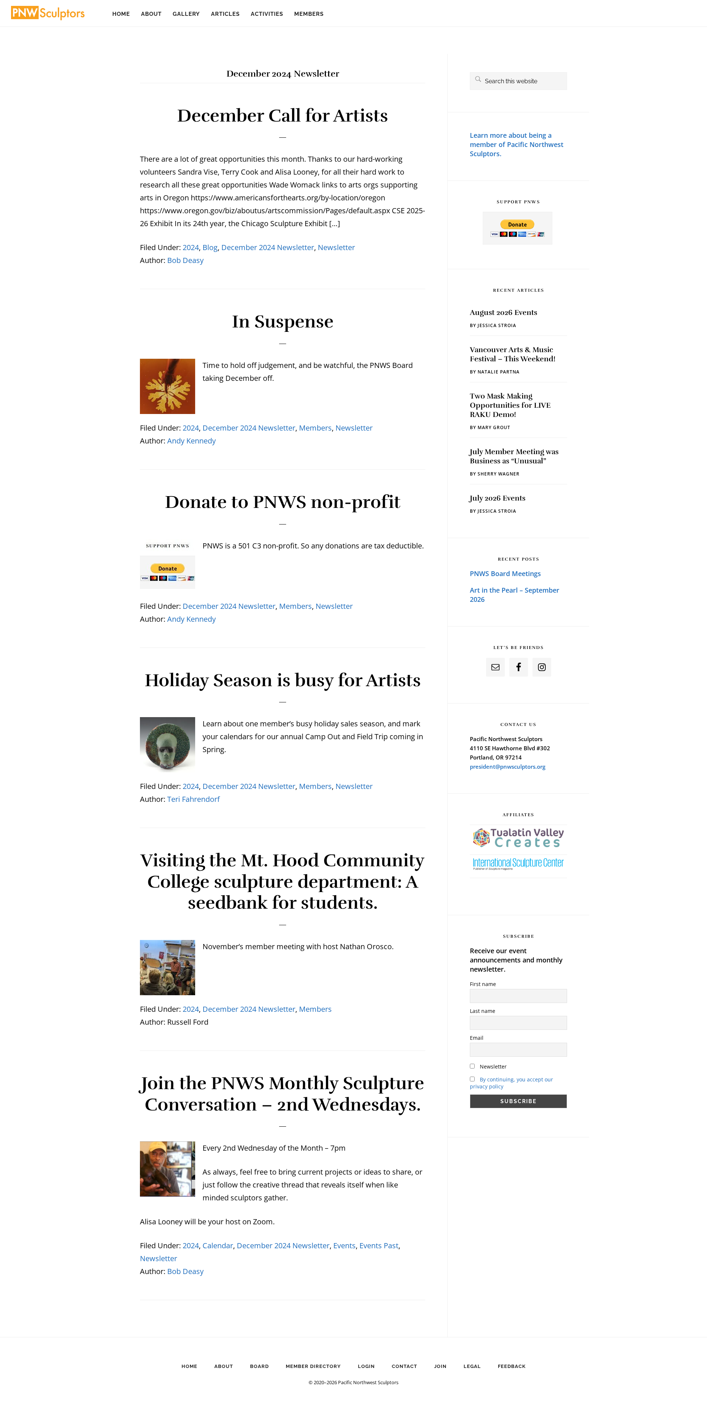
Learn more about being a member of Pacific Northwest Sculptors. (516, 144)
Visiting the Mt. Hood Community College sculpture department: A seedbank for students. (283, 882)
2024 (191, 247)
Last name (482, 1010)
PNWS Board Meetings (505, 573)
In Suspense (283, 322)
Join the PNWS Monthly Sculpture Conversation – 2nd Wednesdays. (282, 1094)
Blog (210, 247)
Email (476, 1037)
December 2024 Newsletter (267, 247)
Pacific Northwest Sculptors (48, 15)
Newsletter (336, 247)
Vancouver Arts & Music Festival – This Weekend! (512, 354)
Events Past (378, 1245)
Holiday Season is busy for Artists (283, 680)
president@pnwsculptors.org (507, 766)
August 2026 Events (503, 312)
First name (483, 983)
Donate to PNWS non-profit (283, 502)
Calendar (218, 1245)
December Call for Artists (282, 116)
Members (315, 428)
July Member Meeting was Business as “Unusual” (514, 456)
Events (344, 1245)
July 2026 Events (497, 498)
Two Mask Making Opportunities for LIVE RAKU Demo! (510, 405)
